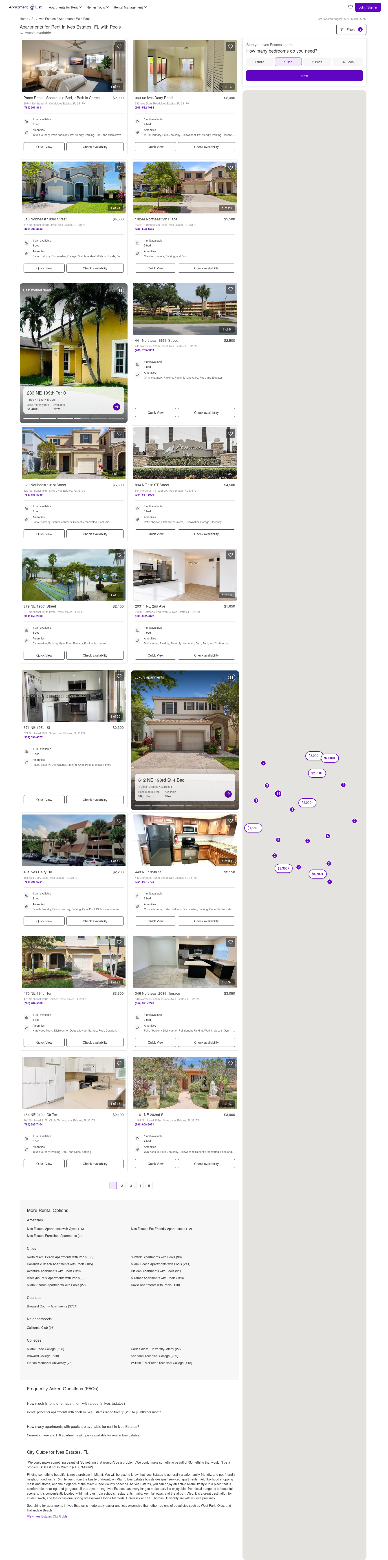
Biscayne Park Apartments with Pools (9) (56, 1278)
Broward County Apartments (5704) (52, 1306)
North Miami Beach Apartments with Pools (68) (60, 1257)
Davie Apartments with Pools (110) (155, 1285)
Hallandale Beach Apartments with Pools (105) (60, 1264)
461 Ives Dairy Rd (38, 871)
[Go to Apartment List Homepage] (25, 7)
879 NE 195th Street (40, 606)
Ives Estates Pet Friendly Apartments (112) (161, 1228)
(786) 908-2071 (144, 1124)
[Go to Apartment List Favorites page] (350, 7)
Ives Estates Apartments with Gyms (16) (55, 1228)
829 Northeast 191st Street (45, 484)
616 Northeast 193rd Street (45, 219)
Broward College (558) (43, 1356)
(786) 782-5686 (33, 1003)
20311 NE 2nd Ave (150, 606)
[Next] (116, 407)
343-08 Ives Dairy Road (154, 97)
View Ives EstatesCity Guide (47, 1516)
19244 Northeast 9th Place (156, 219)
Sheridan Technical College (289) (154, 1356)
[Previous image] (25, 66)
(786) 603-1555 (144, 229)
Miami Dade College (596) (45, 1349)
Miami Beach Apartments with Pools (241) (160, 1264)
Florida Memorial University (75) (50, 1362)
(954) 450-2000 (33, 616)
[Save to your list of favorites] (119, 46)
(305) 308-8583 (33, 229)
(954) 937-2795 (144, 882)
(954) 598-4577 (33, 737)
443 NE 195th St (148, 871)
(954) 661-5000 (144, 495)
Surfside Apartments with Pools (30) (156, 1257)
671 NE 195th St (37, 727)
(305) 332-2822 (144, 616)
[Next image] (122, 66)
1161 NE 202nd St (149, 1114)
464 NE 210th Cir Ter (40, 1114)
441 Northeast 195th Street (156, 340)
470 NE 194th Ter (37, 993)
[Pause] (120, 292)
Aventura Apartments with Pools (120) (54, 1271)
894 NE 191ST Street (152, 484)
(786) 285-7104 (33, 1124)
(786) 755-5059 (144, 350)
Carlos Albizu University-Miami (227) (157, 1349)
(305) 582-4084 (144, 107)
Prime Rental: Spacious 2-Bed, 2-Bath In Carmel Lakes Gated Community (82, 97)
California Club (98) (41, 1327)
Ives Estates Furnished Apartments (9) (54, 1235)
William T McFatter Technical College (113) (161, 1362)
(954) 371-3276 (144, 1003)
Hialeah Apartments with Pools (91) (156, 1271)
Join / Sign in (368, 7)
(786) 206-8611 (33, 107)
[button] (278, 794)
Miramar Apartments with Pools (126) (157, 1278)
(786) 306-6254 (33, 882)
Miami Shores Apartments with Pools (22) (56, 1285)
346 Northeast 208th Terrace (157, 993)
